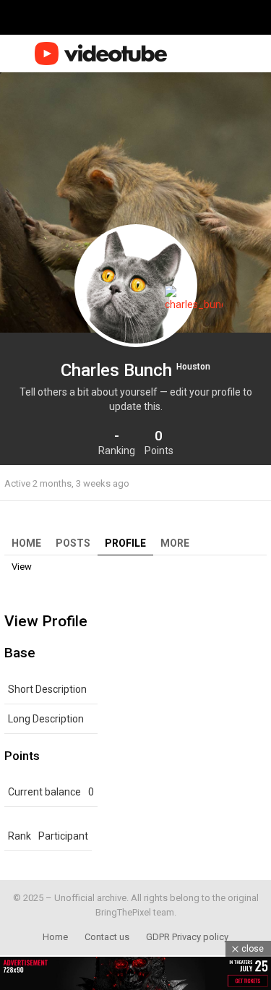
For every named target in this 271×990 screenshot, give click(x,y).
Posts (73, 543)
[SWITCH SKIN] (212, 53)
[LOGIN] (258, 53)
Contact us (107, 936)
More (174, 543)
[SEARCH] (233, 53)
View (22, 566)
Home (26, 543)
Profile (125, 543)
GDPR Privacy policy (187, 936)
